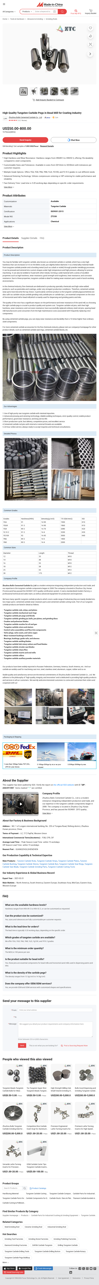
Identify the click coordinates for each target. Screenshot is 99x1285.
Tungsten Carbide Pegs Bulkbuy (17, 1257)
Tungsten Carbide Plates (68, 861)
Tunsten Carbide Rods (26, 861)
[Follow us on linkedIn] (70, 1272)
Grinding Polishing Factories (65, 1239)
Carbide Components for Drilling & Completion (44, 1198)
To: (15, 1017)
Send (22, 1045)
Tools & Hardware (17, 19)
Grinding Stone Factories (38, 1239)
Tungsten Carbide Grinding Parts (33, 866)
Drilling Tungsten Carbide (68, 1245)
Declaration (77, 1278)
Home (5, 19)
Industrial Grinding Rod (57, 1227)
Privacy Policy (89, 1278)
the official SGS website (63, 784)
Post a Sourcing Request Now (74, 1045)
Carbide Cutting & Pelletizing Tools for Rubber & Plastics (14, 1203)
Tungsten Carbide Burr (48, 864)
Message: (13, 1024)
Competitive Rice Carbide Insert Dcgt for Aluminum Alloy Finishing (37, 1129)
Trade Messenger (43, 1268)
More (5, 1262)
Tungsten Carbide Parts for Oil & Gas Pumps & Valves (24, 1198)
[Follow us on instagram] (87, 1268)
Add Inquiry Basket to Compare (50, 99)
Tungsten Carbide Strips (47, 861)
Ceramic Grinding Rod (33, 1227)
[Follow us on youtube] (91, 1268)
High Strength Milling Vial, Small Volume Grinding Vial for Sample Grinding (61, 1091)
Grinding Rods (51, 19)
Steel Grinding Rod (12, 1227)
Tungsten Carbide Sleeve (28, 864)
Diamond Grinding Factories (16, 1245)
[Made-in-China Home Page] (50, 4)
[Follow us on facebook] (80, 1268)
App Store (9, 1268)
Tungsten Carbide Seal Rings (71, 864)
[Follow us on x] (83, 1268)
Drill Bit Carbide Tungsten (42, 1245)
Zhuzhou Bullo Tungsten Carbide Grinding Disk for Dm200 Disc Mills (12, 1129)
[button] (4, 4)
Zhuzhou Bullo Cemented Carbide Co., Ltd (25, 117)
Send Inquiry (25, 140)
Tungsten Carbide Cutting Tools (61, 866)
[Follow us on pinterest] (94, 1268)
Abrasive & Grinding (35, 19)
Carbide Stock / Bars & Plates (61, 1198)
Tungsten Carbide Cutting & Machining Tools (43, 1193)
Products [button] (26, 11)
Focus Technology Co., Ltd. (31, 1278)
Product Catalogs (39, 1188)
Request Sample (47, 146)
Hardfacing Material (11, 1193)
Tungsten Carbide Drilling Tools (17, 1251)
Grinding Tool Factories (14, 1239)
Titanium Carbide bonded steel (84, 1198)
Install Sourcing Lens (15, 1272)
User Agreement (63, 1278)
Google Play (25, 1268)
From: (14, 1010)
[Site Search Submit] (62, 11)
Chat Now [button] (75, 140)
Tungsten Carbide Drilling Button (47, 1251)
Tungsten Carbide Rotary (76, 1251)
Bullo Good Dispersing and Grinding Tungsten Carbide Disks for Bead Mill (85, 1091)
